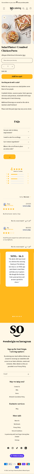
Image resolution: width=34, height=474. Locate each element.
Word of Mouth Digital (24, 470)
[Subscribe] (28, 374)
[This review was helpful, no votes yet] (26, 221)
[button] (30, 2)
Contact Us (17, 386)
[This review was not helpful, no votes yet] (29, 221)
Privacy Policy (17, 427)
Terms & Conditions (17, 431)
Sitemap (17, 440)
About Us (17, 420)
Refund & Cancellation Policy (17, 397)
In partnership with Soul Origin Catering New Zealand (17, 436)
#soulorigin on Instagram (17, 341)
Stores (17, 393)
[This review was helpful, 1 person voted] (26, 247)
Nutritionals (17, 424)
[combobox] (23, 2)
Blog (17, 409)
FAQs (17, 390)
